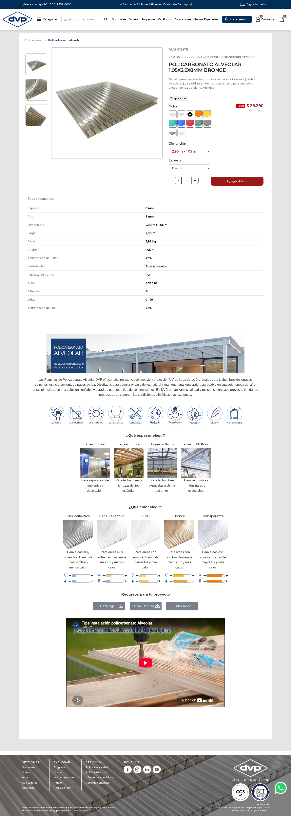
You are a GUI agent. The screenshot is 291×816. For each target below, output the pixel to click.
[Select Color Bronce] (190, 114)
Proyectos (148, 19)
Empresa (59, 767)
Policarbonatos (35, 40)
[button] (237, 19)
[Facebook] (128, 769)
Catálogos (165, 19)
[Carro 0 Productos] (281, 19)
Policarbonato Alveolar (64, 40)
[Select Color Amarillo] (207, 114)
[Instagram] (137, 769)
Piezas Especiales (206, 19)
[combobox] (85, 19)
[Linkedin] (147, 769)
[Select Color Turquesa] (173, 124)
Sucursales (119, 19)
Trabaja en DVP (63, 787)
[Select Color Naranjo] (199, 114)
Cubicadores (183, 19)
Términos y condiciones (100, 777)
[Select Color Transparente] (173, 114)
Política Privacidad (97, 772)
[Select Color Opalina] (181, 114)
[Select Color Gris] (207, 124)
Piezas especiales (64, 777)
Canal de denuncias (97, 782)
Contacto (59, 772)
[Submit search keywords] (105, 19)
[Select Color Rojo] (190, 124)
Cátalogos (28, 787)
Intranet (59, 782)
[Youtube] (157, 769)
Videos (133, 19)
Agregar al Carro (237, 181)
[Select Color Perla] (181, 133)
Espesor (175, 160)
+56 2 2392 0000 (59, 4)
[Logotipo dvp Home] (18, 19)
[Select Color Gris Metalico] (173, 133)
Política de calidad (97, 767)
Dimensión (177, 143)
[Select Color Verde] (199, 124)
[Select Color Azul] (181, 124)
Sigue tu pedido (257, 4)
